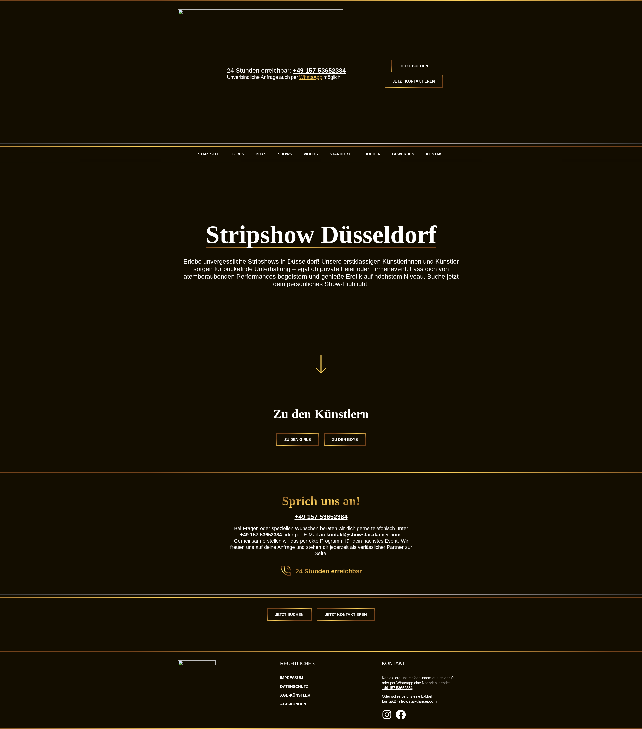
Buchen (372, 154)
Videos (311, 154)
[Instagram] (387, 715)
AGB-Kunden (293, 704)
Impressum (291, 678)
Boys (261, 154)
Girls (238, 154)
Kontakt (435, 154)
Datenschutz (294, 686)
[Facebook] (401, 715)
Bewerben (403, 154)
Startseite (209, 154)
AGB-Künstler (295, 695)
